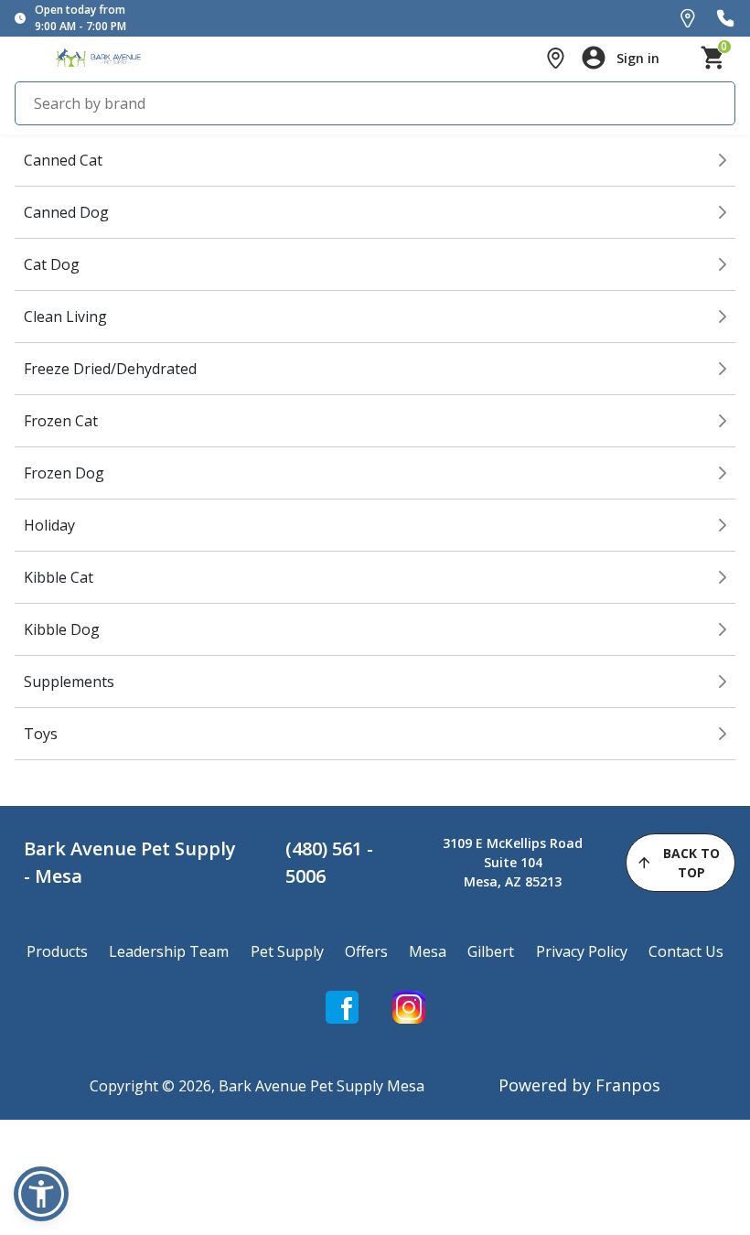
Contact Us (685, 951)
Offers (366, 951)
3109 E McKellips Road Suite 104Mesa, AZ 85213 (513, 862)
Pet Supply (287, 951)
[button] (41, 1194)
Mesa (427, 951)
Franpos (627, 1085)
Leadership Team (169, 951)
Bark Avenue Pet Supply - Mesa (130, 862)
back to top (691, 862)
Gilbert (490, 951)
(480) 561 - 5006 (329, 862)
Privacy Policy (581, 951)
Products (57, 951)
